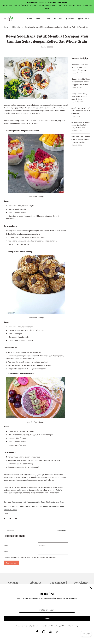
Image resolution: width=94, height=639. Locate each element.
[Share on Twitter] (10, 518)
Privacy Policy (55, 626)
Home (29, 19)
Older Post (10, 530)
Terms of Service (68, 626)
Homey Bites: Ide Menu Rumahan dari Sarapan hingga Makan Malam (80, 82)
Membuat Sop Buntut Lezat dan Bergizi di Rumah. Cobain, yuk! (79, 67)
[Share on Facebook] (4, 518)
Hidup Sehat (16, 27)
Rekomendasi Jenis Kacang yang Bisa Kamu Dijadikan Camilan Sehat (38, 502)
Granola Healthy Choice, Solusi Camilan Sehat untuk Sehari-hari (80, 125)
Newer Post (61, 530)
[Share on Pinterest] (16, 518)
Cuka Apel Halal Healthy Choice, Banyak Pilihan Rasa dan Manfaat (80, 139)
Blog (48, 19)
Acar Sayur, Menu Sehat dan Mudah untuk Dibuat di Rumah (80, 111)
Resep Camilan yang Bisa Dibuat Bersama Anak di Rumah (79, 96)
